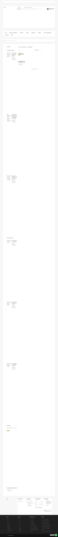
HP (19, 519)
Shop (8, 522)
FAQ (7, 519)
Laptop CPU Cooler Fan (33, 525)
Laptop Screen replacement (45, 519)
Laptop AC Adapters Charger (33, 526)
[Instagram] (12, 505)
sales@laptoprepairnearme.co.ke (48, 511)
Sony (19, 525)
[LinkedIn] (10, 505)
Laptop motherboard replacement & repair (46, 529)
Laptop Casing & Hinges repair (45, 522)
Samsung (20, 529)
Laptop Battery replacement (45, 523)
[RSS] (15, 505)
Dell (19, 523)
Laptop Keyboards (32, 523)
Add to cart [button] (20, 64)
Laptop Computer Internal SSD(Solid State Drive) (34, 530)
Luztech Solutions (11, 535)
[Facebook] (7, 505)
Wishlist (8, 523)
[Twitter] (9, 505)
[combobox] (35, 9)
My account (8, 525)
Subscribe (29, 505)
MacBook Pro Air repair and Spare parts (46, 525)
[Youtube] (14, 505)
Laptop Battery (32, 522)
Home (6, 32)
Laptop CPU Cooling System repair (46, 526)
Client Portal (8, 526)
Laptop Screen (32, 519)
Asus (19, 522)
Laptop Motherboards (47, 32)
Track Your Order (9, 529)
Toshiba (20, 526)
